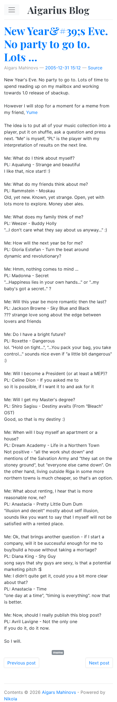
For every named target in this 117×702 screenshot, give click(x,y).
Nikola (10, 698)
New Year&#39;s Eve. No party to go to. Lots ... (56, 43)
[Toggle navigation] (11, 9)
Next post (99, 663)
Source (95, 67)
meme (58, 652)
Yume (32, 112)
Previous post (21, 663)
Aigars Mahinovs (59, 692)
